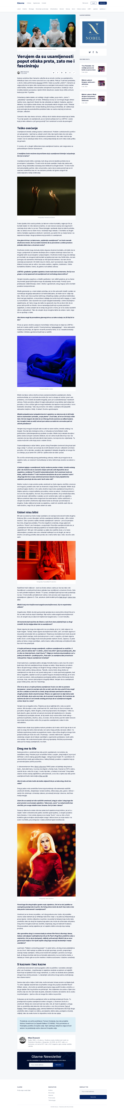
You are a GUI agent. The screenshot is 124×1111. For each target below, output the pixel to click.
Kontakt (44, 3)
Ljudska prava (103, 9)
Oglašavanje (36, 3)
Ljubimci (95, 9)
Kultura (50, 1090)
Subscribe (103, 3)
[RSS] (97, 52)
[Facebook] (93, 52)
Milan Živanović (25, 71)
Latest (19, 9)
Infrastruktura (54, 9)
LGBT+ (89, 9)
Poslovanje (51, 1098)
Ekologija (31, 9)
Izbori (73, 9)
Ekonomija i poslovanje (42, 9)
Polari (44, 757)
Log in (93, 3)
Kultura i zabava (81, 9)
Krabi (72, 1106)
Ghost (68, 1106)
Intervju (68, 9)
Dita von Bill (43, 776)
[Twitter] (89, 52)
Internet (62, 9)
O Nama (29, 3)
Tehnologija (52, 1100)
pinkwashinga (56, 327)
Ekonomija (51, 1092)
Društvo (25, 9)
